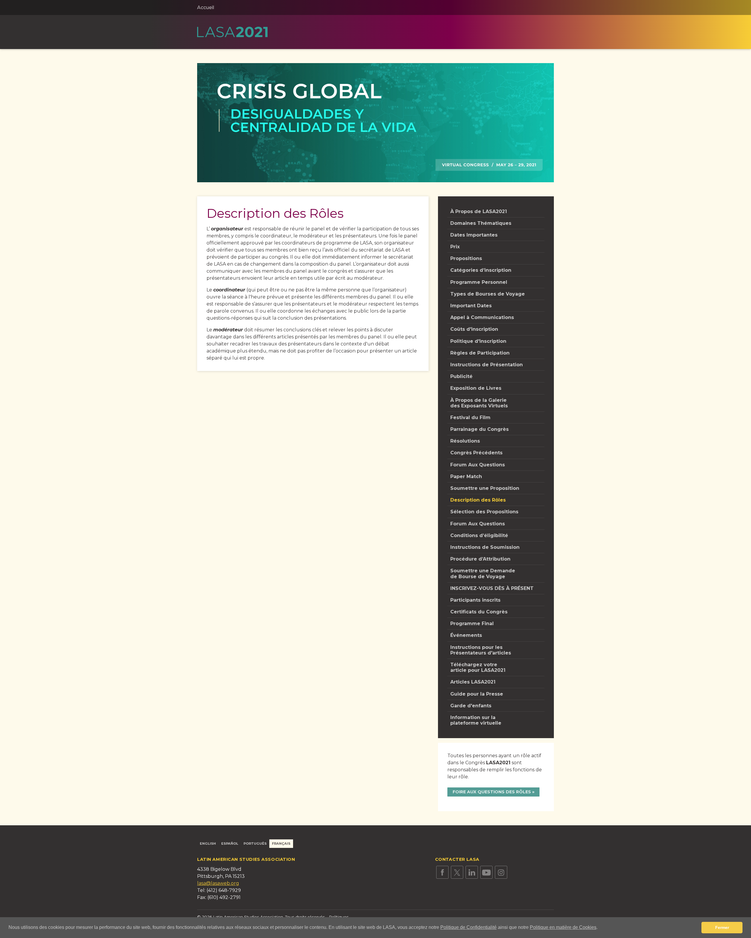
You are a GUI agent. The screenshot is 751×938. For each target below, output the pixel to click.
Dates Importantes (474, 235)
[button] (600, 928)
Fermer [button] (722, 927)
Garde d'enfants (470, 705)
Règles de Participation (480, 353)
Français (281, 843)
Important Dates (471, 305)
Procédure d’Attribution (480, 559)
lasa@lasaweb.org (218, 883)
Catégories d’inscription (480, 270)
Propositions (466, 258)
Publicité (461, 376)
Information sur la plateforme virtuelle (475, 720)
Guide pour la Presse (476, 694)
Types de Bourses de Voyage (487, 294)
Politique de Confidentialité (468, 927)
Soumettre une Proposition (484, 488)
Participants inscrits (475, 600)
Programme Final (472, 623)
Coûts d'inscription (474, 329)
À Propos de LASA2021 (478, 211)
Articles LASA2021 (472, 682)
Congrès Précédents (476, 452)
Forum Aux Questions (477, 465)
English (208, 843)
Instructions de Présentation (486, 364)
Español (229, 843)
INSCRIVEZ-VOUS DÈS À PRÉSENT (492, 588)
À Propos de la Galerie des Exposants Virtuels (479, 403)
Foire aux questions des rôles (492, 791)
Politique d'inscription (478, 341)
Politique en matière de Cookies (563, 927)
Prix (455, 246)
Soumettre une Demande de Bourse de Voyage (482, 573)
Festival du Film (470, 417)
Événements (466, 635)
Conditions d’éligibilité (479, 535)
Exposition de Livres (475, 388)
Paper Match (466, 476)
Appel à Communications (482, 317)
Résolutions (465, 441)
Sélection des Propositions (484, 511)
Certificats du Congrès (479, 612)
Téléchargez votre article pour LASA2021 (477, 667)
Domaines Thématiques (480, 223)
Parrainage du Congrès (479, 429)
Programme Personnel (478, 282)
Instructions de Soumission (485, 547)
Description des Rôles (478, 500)
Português (255, 843)
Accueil (205, 7)
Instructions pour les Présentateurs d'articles (480, 650)
